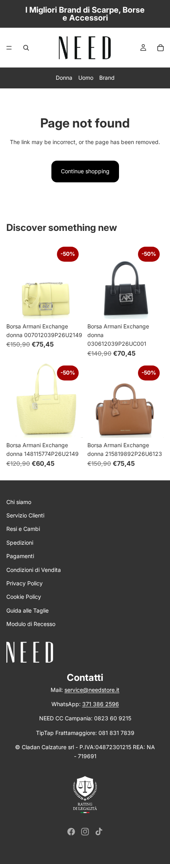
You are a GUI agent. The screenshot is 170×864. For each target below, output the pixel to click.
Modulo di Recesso (30, 623)
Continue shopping (85, 171)
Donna (64, 77)
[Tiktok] (99, 831)
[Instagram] (85, 831)
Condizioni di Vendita (33, 569)
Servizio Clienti (25, 515)
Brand (107, 77)
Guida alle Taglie (27, 610)
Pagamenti (20, 556)
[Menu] (9, 48)
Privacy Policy (24, 583)
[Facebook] (71, 831)
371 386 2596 (100, 704)
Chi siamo (18, 502)
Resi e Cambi (23, 528)
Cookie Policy (23, 596)
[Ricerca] (26, 47)
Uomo (85, 77)
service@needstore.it (91, 689)
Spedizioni (19, 542)
